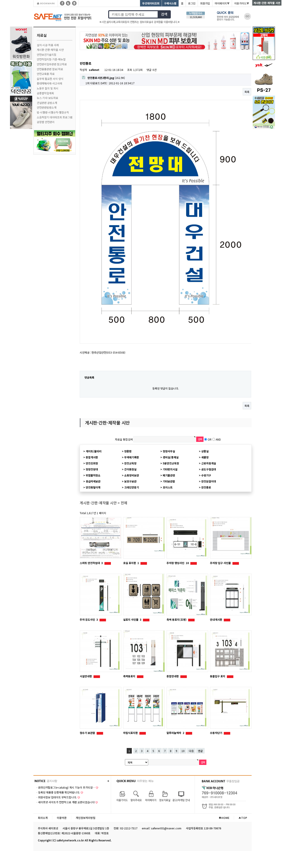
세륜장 (205, 457)
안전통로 (206, 487)
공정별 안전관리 (46, 122)
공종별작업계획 (45, 93)
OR (210, 439)
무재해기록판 (131, 457)
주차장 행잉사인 (178, 563)
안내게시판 (216, 619)
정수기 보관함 (88, 733)
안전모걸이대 (208, 481)
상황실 (205, 451)
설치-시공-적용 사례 (48, 45)
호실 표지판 (131, 563)
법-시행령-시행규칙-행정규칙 (53, 112)
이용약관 (62, 818)
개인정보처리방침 (85, 818)
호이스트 (168, 487)
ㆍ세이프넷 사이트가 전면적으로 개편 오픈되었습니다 (65, 802)
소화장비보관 (131, 475)
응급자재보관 (93, 481)
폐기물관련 (169, 475)
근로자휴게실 (208, 463)
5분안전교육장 (171, 463)
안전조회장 (92, 463)
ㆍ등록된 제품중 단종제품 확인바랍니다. (58, 792)
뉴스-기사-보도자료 (47, 98)
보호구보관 (130, 481)
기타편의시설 (170, 469)
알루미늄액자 (175, 733)
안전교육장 (130, 463)
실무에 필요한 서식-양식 (50, 78)
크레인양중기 (131, 487)
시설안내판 (86, 676)
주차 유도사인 (89, 619)
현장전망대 (92, 469)
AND (218, 439)
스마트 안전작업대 (91, 563)
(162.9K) (106, 78)
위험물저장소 (93, 475)
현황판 (128, 451)
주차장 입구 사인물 (221, 563)
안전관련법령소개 (46, 107)
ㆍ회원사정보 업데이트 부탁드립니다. (56, 797)
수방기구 (206, 475)
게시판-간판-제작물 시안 (50, 50)
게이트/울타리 (94, 451)
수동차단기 (216, 733)
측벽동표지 (129, 676)
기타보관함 (169, 481)
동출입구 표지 (218, 676)
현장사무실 (169, 451)
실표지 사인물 (132, 619)
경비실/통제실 (171, 457)
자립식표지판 (130, 733)
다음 (191, 751)
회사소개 (43, 818)
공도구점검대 (208, 469)
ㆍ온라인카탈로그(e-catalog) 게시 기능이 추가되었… (65, 787)
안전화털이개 (93, 487)
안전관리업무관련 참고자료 (52, 64)
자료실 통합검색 (124, 439)
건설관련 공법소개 (47, 103)
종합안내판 (173, 676)
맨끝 (200, 751)
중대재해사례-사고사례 (49, 83)
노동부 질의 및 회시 (47, 88)
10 (183, 751)
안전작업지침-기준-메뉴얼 (51, 59)
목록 (246, 92)
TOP (244, 818)
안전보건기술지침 (46, 54)
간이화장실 (130, 469)
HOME (225, 818)
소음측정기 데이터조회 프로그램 (54, 117)
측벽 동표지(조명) (177, 619)
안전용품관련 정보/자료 (50, 69)
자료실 (42, 35)
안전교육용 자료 (46, 74)
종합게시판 (92, 457)
